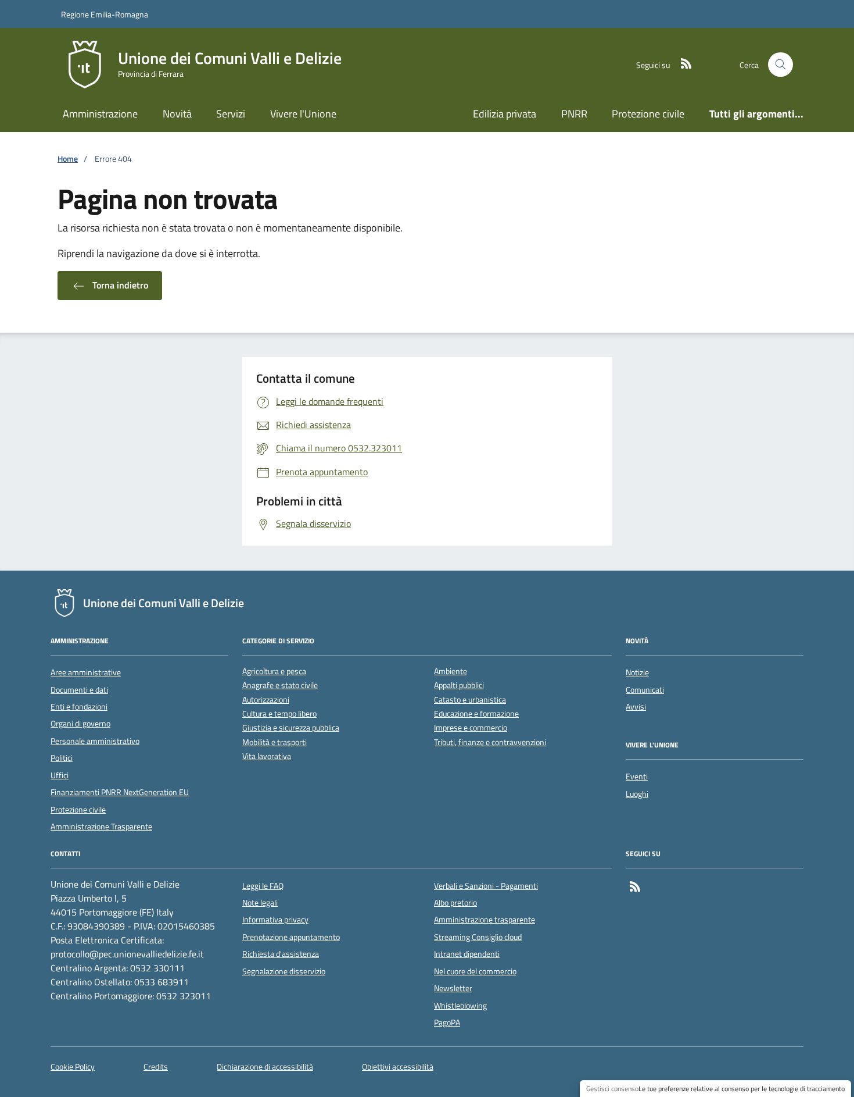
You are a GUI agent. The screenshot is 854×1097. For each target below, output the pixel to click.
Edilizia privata (504, 114)
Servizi (230, 114)
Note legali (260, 902)
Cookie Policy (73, 1067)
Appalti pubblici (459, 685)
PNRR (574, 114)
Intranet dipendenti (467, 954)
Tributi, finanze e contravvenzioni (490, 742)
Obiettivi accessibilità (397, 1067)
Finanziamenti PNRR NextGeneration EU (120, 792)
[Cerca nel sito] (780, 64)
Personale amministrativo (95, 741)
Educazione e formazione (476, 714)
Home (68, 159)
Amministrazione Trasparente (101, 826)
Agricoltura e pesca (274, 671)
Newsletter (453, 988)
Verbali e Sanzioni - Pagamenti (486, 885)
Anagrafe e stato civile (280, 685)
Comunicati (645, 689)
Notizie (637, 672)
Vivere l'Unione (303, 114)
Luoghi (637, 794)
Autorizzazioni (265, 700)
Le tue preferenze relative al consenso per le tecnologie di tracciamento (741, 1089)
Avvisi (636, 706)
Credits (155, 1067)
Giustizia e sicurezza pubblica (290, 728)
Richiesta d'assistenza (280, 954)
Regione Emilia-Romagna (104, 14)
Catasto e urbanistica (470, 700)
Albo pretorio (455, 902)
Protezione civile (648, 114)
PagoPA (447, 1022)
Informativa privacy (275, 919)
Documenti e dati (79, 689)
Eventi (637, 776)
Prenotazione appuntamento (291, 937)
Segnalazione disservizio (283, 971)
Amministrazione (100, 114)
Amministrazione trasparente (484, 919)
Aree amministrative (86, 672)
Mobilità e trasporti (274, 742)
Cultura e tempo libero (279, 714)
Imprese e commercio (470, 728)
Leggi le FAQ (263, 885)
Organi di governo (80, 723)
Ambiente (450, 671)
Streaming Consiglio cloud (478, 937)
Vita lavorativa (266, 756)
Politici (62, 757)
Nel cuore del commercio (475, 971)
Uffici (60, 775)
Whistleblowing (460, 1005)
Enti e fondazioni (79, 706)
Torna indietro (119, 285)
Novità (177, 114)
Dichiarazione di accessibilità (265, 1067)
